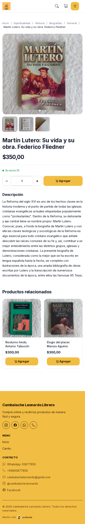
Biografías (55, 23)
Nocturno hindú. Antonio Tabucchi (17, 344)
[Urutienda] (25, 517)
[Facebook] (15, 425)
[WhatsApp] (24, 425)
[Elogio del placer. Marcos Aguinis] (63, 318)
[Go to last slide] (9, 74)
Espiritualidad (22, 23)
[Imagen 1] (9, 124)
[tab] (40, 111)
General (72, 23)
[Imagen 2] (26, 124)
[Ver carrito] (66, 6)
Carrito (6, 448)
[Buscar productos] (57, 6)
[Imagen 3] (42, 124)
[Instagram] (6, 425)
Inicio (5, 23)
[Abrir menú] (75, 6)
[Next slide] (76, 74)
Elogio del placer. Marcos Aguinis (58, 344)
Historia (39, 23)
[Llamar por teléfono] (33, 425)
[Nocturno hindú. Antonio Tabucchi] (22, 318)
